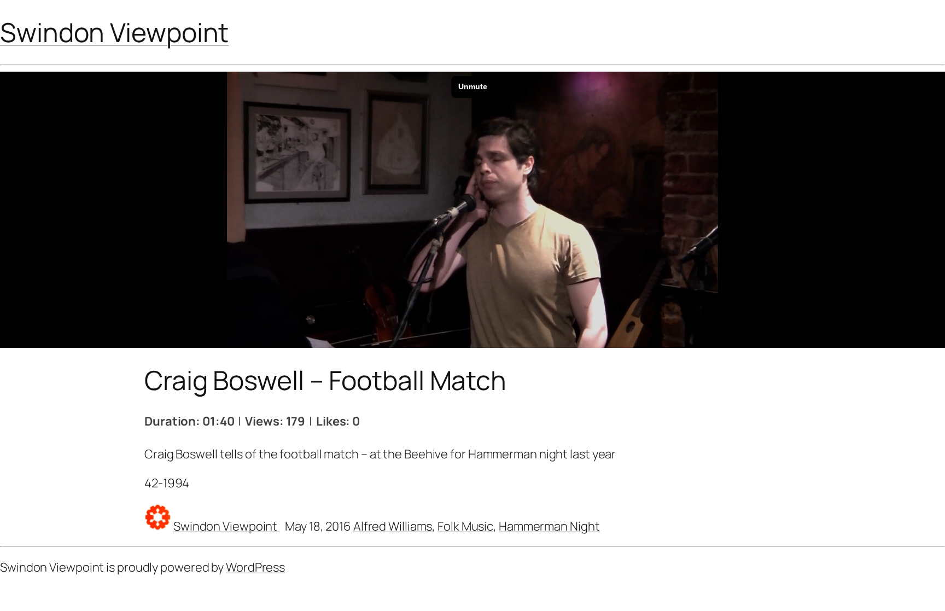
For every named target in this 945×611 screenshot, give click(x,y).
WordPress (255, 567)
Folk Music (465, 526)
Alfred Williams (393, 526)
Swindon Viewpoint (114, 32)
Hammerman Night (549, 526)
